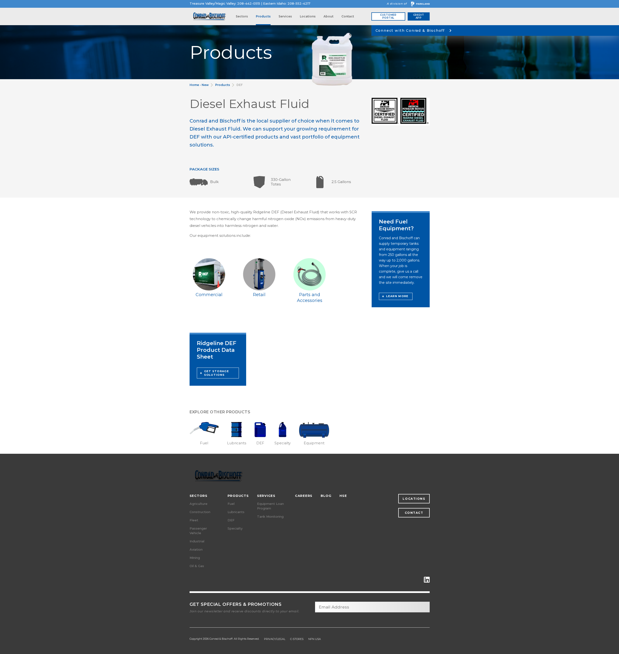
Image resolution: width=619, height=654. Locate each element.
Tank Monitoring (270, 516)
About (328, 16)
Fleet (194, 520)
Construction (200, 512)
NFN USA (314, 639)
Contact (347, 16)
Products (263, 16)
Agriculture (198, 504)
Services (285, 16)
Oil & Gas (197, 566)
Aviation (196, 549)
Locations (308, 16)
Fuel (231, 504)
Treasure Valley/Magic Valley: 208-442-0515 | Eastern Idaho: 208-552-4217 (250, 3)
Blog (326, 496)
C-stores (296, 639)
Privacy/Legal (274, 639)
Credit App (418, 16)
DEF (239, 85)
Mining (195, 558)
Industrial (197, 541)
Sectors (242, 16)
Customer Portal (388, 16)
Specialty (235, 528)
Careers (303, 496)
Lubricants (236, 512)
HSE (343, 496)
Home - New (199, 85)
